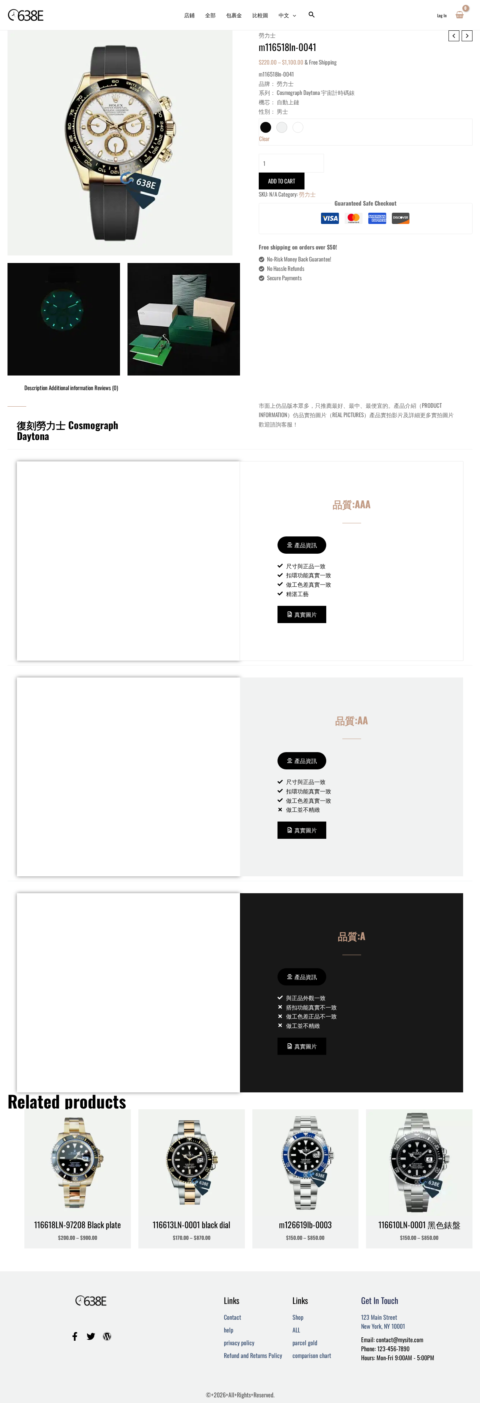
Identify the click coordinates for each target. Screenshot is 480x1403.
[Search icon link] (312, 15)
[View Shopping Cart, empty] (459, 15)
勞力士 (267, 35)
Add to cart (281, 181)
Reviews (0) (106, 387)
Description (36, 387)
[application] (292, 15)
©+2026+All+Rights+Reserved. (240, 1394)
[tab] (36, 387)
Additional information (71, 387)
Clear (264, 138)
